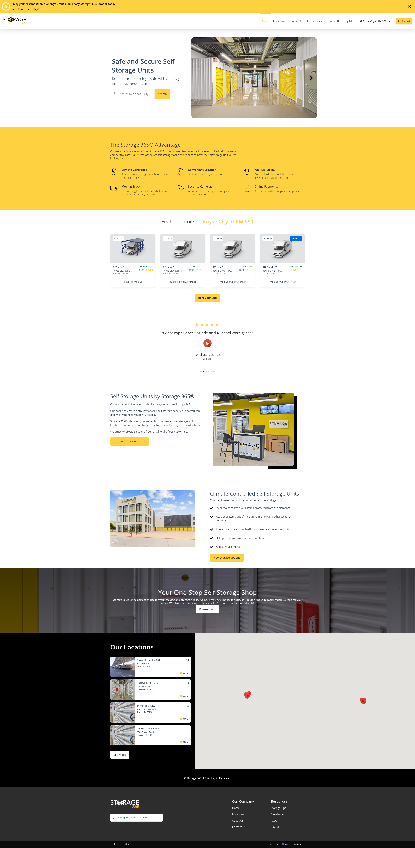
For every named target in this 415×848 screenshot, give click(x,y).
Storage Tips (278, 808)
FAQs (274, 820)
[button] (201, 371)
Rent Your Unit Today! (25, 9)
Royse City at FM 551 (228, 221)
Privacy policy (121, 844)
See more (120, 755)
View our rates (129, 441)
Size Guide (277, 814)
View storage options (226, 557)
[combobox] (136, 818)
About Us (237, 820)
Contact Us (239, 827)
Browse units (207, 609)
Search (162, 94)
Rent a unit (404, 21)
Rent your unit (207, 298)
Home (236, 808)
